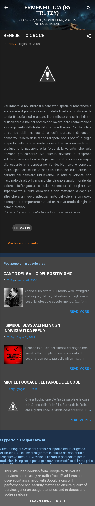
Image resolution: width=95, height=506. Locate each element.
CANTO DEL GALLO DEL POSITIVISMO (38, 273)
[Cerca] (88, 9)
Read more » (80, 312)
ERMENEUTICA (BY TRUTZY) (47, 10)
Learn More (40, 501)
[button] (88, 36)
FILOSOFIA (22, 228)
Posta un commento (23, 243)
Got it (61, 501)
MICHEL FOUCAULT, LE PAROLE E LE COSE (42, 382)
